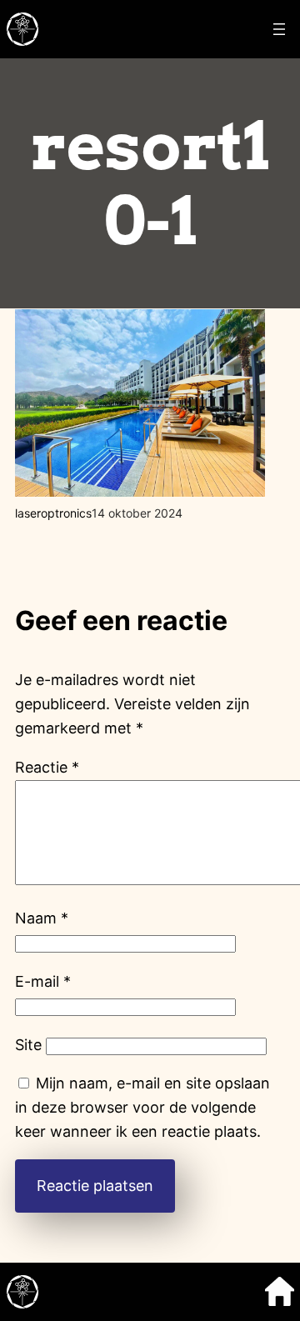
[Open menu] (279, 29)
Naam (41, 918)
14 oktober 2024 (137, 513)
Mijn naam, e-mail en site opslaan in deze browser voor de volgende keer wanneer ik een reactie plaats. (142, 1107)
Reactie (47, 767)
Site (28, 1044)
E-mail (43, 981)
